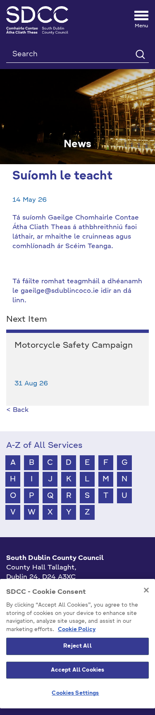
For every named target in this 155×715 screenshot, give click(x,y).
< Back (17, 410)
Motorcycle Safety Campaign (73, 346)
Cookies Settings (75, 693)
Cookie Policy (76, 629)
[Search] (140, 53)
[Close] (146, 590)
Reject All (77, 646)
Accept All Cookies (77, 670)
